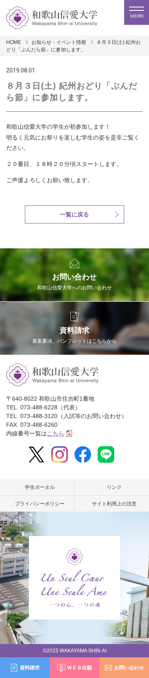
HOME (13, 42)
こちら (55, 433)
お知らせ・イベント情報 (58, 42)
